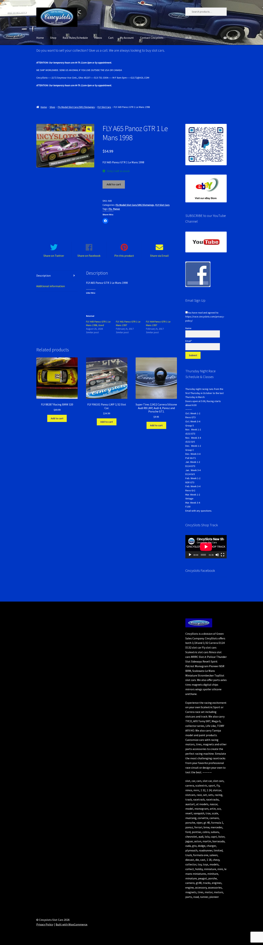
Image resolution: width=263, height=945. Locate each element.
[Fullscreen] (222, 555)
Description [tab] (43, 275)
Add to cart (114, 184)
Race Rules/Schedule (75, 37)
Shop (53, 37)
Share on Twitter (53, 255)
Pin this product (124, 255)
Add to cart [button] (57, 418)
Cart (111, 37)
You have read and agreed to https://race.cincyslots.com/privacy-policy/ (204, 316)
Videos (98, 37)
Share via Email (159, 255)
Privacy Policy (44, 924)
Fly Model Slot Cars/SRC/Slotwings (76, 107)
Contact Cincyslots (151, 37)
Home (40, 37)
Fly (110, 208)
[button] (89, 129)
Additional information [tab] (50, 286)
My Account (127, 37)
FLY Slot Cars (104, 107)
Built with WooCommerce (71, 924)
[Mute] (217, 555)
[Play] (190, 555)
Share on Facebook (88, 255)
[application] (206, 546)
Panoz (116, 208)
